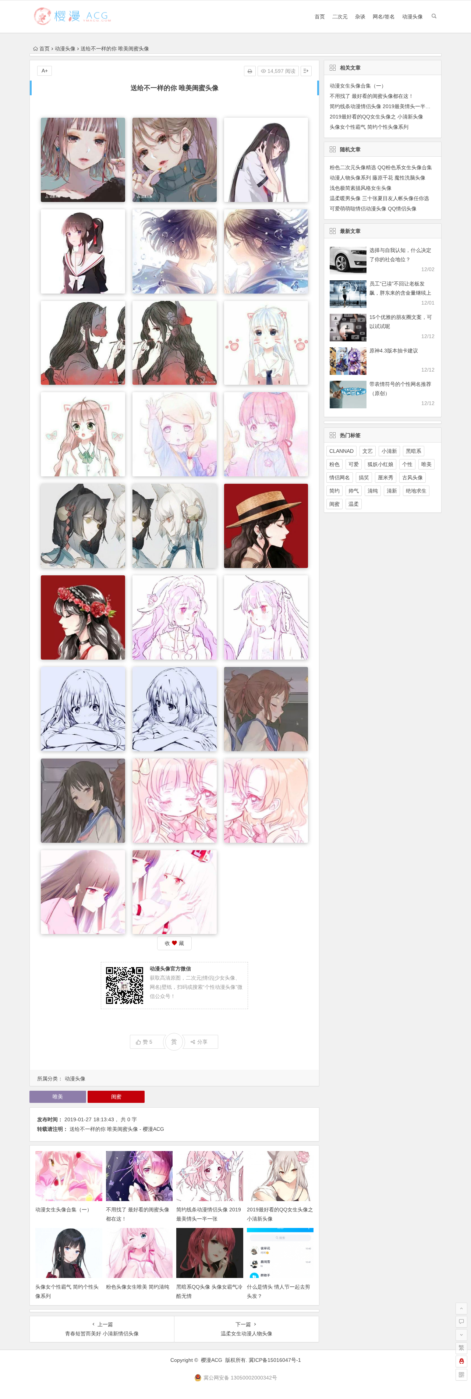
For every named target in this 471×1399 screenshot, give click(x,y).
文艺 (367, 451)
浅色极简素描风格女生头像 (361, 188)
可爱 (353, 464)
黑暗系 (413, 451)
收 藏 (174, 943)
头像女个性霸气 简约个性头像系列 (369, 127)
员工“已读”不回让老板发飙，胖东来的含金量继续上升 (400, 293)
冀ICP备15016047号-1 (275, 1360)
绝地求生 (416, 491)
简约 (334, 491)
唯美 (58, 1097)
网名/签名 (384, 16)
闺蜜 (116, 1097)
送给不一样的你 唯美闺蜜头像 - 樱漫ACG (117, 1129)
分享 (202, 1042)
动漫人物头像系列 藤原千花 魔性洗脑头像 (377, 178)
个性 (407, 464)
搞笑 (364, 477)
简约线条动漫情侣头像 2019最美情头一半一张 (383, 106)
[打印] (250, 71)
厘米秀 (385, 477)
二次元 (340, 16)
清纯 (373, 491)
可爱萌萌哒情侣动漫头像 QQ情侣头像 (373, 209)
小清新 (389, 451)
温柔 (353, 504)
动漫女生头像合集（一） (63, 1209)
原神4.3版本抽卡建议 (393, 351)
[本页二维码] (461, 1375)
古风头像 (412, 477)
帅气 (353, 491)
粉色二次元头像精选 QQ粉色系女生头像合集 (381, 167)
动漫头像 (412, 16)
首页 (320, 16)
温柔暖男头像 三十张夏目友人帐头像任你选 (379, 198)
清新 (392, 491)
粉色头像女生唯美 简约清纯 (137, 1287)
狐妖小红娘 (380, 464)
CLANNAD (341, 451)
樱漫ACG (211, 1360)
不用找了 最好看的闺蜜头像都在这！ (372, 96)
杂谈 (360, 16)
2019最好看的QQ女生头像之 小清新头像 (376, 117)
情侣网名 (339, 477)
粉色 (334, 464)
